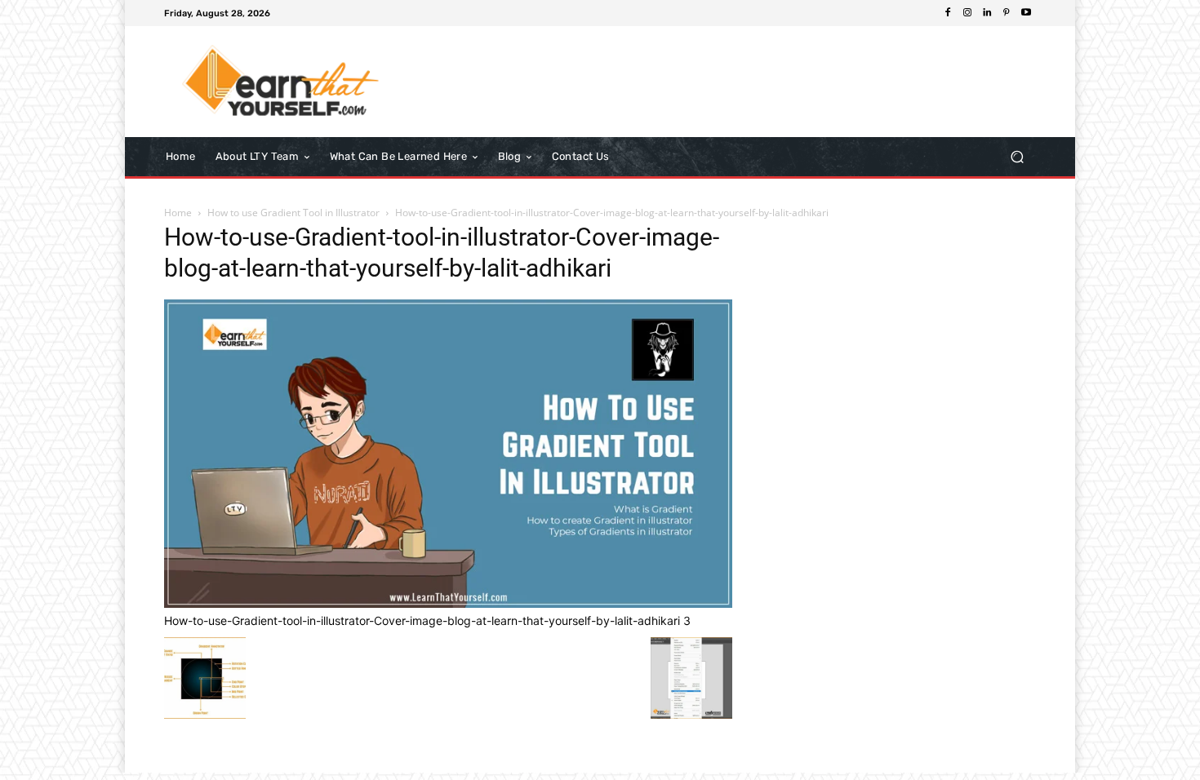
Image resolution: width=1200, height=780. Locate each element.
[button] (1017, 156)
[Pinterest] (1006, 13)
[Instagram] (967, 13)
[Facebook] (948, 13)
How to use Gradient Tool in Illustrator (293, 212)
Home (178, 212)
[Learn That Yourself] (281, 81)
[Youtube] (1026, 13)
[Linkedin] (987, 13)
